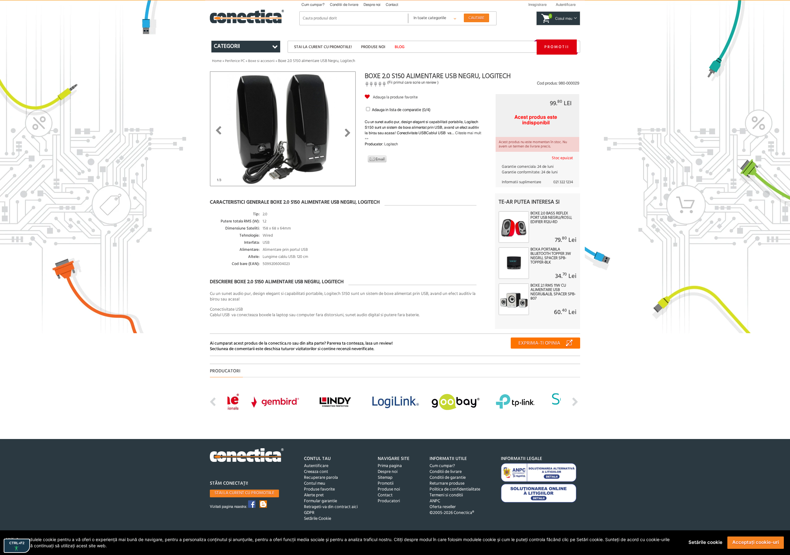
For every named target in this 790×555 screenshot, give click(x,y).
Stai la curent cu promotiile (244, 493)
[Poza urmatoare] (347, 133)
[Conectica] (247, 455)
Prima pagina (390, 466)
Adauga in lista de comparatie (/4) (401, 110)
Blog (400, 47)
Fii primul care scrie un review (412, 82)
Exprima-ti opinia (539, 343)
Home (217, 61)
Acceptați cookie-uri (755, 542)
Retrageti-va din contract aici (331, 507)
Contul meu (314, 483)
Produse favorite (319, 489)
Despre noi (372, 4)
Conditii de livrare (344, 4)
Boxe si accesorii (261, 61)
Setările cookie (705, 542)
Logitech (391, 144)
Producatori (389, 501)
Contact (392, 4)
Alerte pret (314, 495)
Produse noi (373, 47)
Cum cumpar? (313, 4)
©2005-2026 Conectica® (452, 512)
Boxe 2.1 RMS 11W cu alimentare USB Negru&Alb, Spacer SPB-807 (553, 292)
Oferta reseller (443, 507)
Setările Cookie (317, 518)
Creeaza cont (316, 471)
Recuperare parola (321, 477)
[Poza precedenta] (218, 130)
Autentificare (316, 466)
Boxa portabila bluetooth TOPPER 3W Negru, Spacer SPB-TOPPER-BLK (550, 256)
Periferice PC (235, 61)
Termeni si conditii (446, 495)
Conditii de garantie (448, 477)
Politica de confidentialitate (455, 489)
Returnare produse (447, 483)
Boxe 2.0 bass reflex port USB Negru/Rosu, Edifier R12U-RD (551, 217)
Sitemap (385, 477)
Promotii (556, 47)
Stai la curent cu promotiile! (323, 47)
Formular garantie (320, 501)
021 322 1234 (563, 182)
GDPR (309, 512)
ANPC (435, 501)
